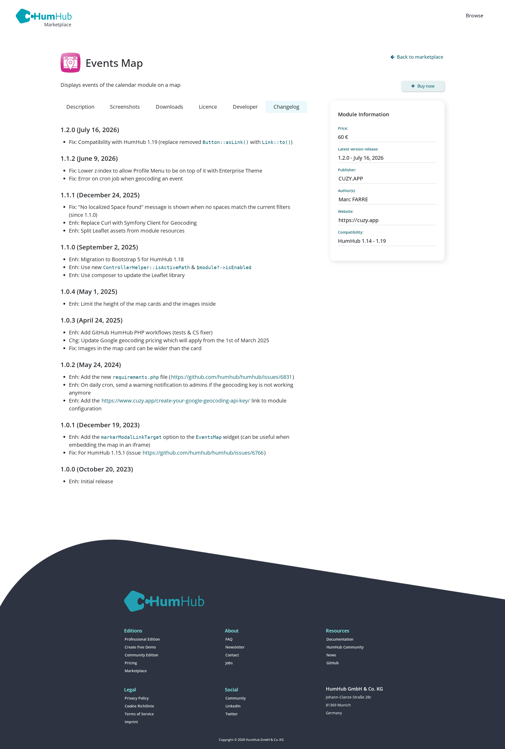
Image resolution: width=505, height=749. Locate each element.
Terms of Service (139, 713)
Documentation (340, 639)
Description (80, 106)
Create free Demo (140, 647)
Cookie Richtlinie (139, 705)
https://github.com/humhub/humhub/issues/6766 (203, 452)
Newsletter (235, 647)
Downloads (169, 106)
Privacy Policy (137, 698)
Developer (245, 106)
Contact (232, 654)
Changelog (286, 106)
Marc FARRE (353, 199)
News (331, 654)
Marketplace (136, 670)
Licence (208, 106)
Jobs (229, 662)
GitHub (332, 662)
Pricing (131, 662)
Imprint (131, 721)
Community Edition (141, 654)
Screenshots (125, 106)
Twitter (231, 713)
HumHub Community (344, 647)
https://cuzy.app (358, 220)
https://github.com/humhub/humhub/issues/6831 (231, 376)
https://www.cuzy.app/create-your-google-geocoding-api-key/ (176, 400)
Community (235, 698)
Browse (474, 15)
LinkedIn (233, 705)
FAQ (229, 639)
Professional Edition (142, 639)
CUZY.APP (351, 178)
